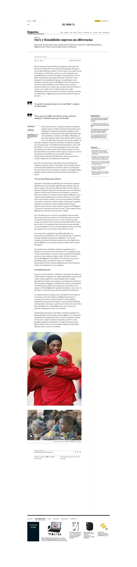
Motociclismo (86, 32)
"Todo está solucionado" (30, 130)
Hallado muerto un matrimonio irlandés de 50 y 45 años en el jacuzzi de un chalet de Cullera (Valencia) (101, 163)
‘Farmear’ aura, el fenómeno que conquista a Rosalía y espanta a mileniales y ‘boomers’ (99, 168)
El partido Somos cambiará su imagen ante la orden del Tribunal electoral (100, 120)
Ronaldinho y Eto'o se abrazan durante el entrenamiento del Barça (33, 136)
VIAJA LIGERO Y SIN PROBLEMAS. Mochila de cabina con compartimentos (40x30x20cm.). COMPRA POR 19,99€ (89, 535)
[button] (54, 425)
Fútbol (61, 32)
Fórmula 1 (80, 32)
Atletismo (95, 32)
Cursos (49, 518)
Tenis (71, 32)
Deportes (33, 32)
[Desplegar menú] (28, 24)
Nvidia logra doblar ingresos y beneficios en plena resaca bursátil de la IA (100, 125)
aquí (64, 458)
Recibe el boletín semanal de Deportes (44, 452)
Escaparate (30, 518)
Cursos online (56, 518)
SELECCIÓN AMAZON (40, 518)
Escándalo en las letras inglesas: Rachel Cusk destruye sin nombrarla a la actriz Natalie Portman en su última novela (100, 158)
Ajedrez (100, 32)
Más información (37, 458)
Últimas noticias (106, 32)
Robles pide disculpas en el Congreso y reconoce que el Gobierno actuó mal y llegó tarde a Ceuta (100, 173)
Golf (91, 32)
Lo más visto (94, 147)
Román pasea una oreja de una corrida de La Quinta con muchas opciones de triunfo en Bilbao (100, 131)
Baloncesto (66, 32)
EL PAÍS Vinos (73, 518)
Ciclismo (75, 32)
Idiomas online (64, 518)
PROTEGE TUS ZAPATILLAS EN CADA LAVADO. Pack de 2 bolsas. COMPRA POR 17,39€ (103, 534)
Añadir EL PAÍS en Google (75, 60)
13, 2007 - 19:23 (42, 56)
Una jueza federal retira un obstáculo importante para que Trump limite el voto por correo (99, 136)
